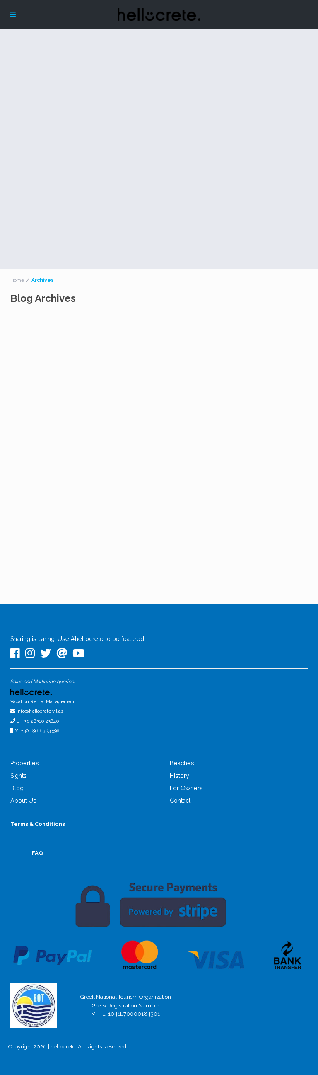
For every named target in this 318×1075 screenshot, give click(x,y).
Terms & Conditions (37, 824)
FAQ (37, 853)
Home (17, 280)
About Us (23, 800)
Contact (180, 800)
